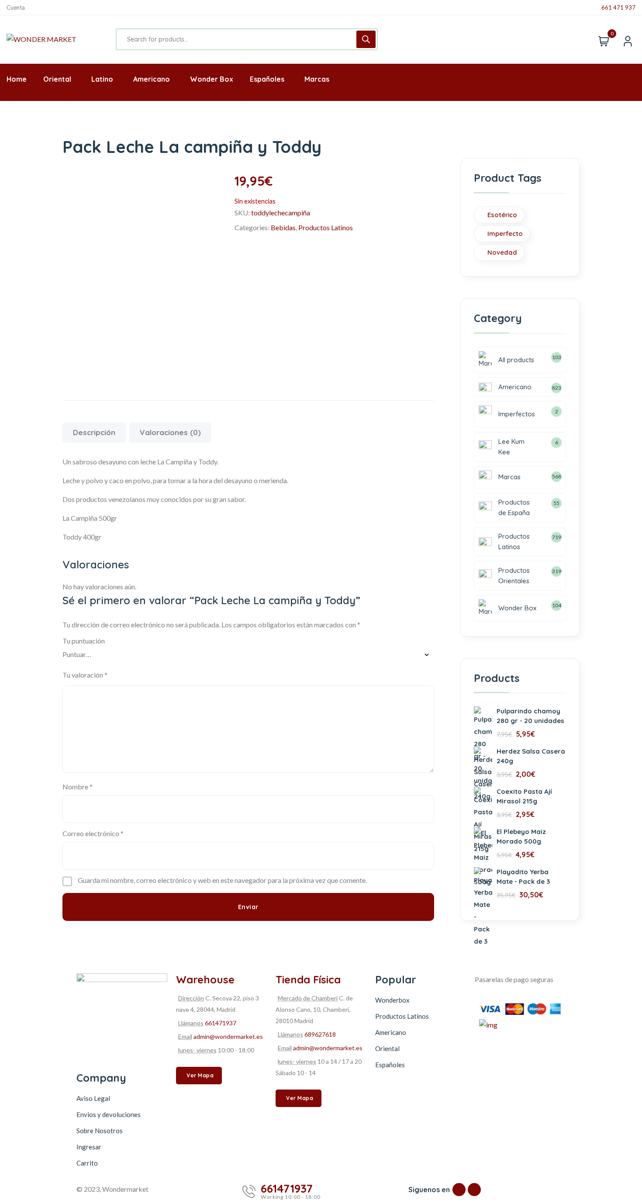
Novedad (502, 252)
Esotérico (502, 215)
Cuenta (16, 7)
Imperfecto (505, 233)
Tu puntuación (83, 641)
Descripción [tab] (94, 432)
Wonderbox (392, 1000)
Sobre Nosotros (99, 1131)
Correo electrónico (93, 833)
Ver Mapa (200, 1075)
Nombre (77, 786)
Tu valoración (84, 675)
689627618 (320, 1034)
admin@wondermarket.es (228, 1036)
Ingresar (88, 1147)
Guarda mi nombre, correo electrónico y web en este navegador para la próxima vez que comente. (222, 880)
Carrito (87, 1163)
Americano (390, 1032)
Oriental (387, 1048)
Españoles (390, 1065)
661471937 (220, 1023)
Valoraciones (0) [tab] (170, 432)
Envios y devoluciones (108, 1114)
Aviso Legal (93, 1098)
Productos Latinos (325, 227)
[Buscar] (366, 39)
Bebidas (283, 227)
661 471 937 (618, 7)
